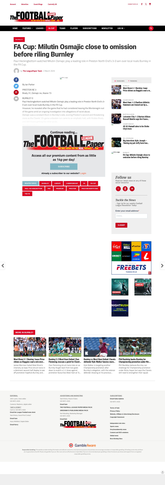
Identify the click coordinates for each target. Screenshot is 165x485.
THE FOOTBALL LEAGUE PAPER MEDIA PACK (76, 407)
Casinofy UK (52, 4)
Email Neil (63, 419)
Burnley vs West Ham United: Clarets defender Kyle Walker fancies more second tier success (100, 360)
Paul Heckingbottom (33, 188)
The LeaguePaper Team (32, 70)
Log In (120, 28)
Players (74, 28)
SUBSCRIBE (64, 167)
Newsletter (107, 28)
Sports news (114, 426)
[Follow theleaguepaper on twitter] (146, 4)
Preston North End (90, 188)
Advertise (24, 4)
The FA (27, 193)
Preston (72, 188)
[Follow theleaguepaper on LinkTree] (150, 4)
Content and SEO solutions (119, 432)
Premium (60, 188)
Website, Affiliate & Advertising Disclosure (124, 414)
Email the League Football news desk (22, 412)
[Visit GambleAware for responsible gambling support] (85, 445)
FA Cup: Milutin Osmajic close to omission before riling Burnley (136, 156)
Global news (114, 435)
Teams (62, 28)
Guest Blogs (38, 4)
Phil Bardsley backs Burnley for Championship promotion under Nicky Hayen (135, 360)
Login (83, 173)
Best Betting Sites (116, 439)
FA (84, 183)
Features (26, 28)
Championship (72, 183)
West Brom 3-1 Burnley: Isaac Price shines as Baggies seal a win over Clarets (137, 89)
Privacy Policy (115, 411)
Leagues (39, 28)
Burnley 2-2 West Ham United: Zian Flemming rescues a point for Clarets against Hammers (65, 360)
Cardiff (57, 183)
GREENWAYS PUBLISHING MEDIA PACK (74, 410)
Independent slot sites (117, 423)
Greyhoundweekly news (118, 429)
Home (15, 28)
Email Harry (14, 424)
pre (49, 188)
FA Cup (51, 28)
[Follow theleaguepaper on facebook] (141, 4)
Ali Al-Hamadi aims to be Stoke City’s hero (136, 127)
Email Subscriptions (117, 399)
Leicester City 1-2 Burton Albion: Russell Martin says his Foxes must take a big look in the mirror (137, 118)
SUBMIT (121, 225)
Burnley (45, 183)
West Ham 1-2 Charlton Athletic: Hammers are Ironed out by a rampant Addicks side (136, 103)
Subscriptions (90, 28)
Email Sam (13, 418)
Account (13, 4)
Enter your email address (126, 211)
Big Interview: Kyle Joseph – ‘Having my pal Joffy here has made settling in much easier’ (135, 141)
